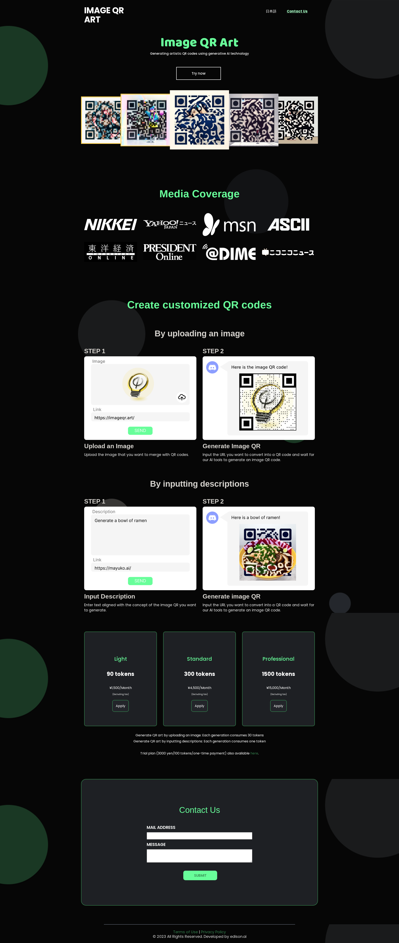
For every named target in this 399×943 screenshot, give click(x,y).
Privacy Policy (213, 931)
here (254, 753)
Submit (200, 875)
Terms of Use (185, 931)
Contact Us (297, 11)
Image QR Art (104, 15)
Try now (199, 73)
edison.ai (238, 936)
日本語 (271, 11)
